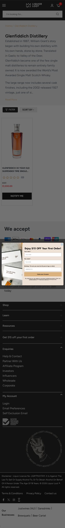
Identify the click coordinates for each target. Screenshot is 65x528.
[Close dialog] (62, 244)
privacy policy (33, 279)
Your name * (27, 251)
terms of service (44, 279)
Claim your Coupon (43, 274)
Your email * (27, 258)
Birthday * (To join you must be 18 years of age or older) (39, 266)
